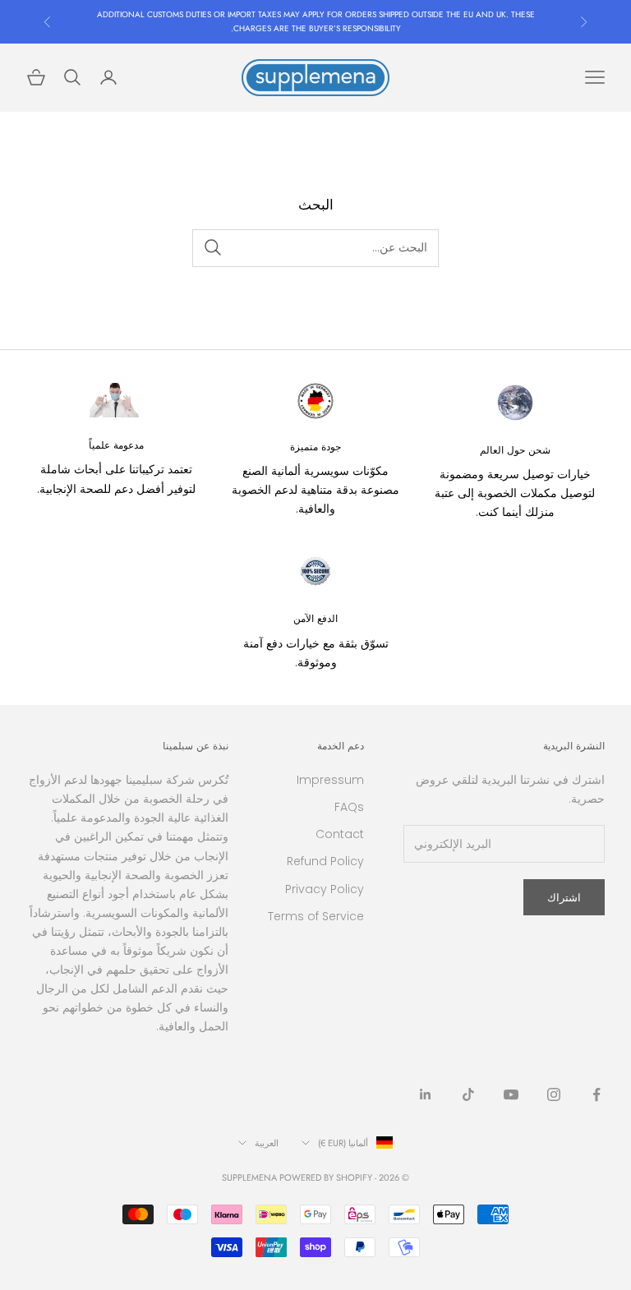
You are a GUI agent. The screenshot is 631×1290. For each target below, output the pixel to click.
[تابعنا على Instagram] (554, 1094)
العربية (267, 1142)
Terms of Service (316, 916)
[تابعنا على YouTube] (511, 1094)
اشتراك (564, 897)
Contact (340, 834)
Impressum (330, 780)
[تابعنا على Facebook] (596, 1094)
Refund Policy (325, 861)
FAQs (349, 807)
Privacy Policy (324, 889)
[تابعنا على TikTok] (468, 1094)
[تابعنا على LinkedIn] (425, 1094)
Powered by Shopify (325, 1177)
